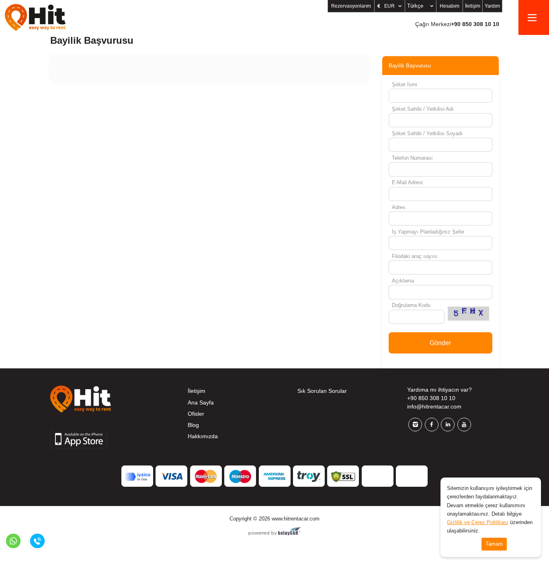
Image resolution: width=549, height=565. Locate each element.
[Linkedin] (448, 424)
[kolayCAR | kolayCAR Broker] (275, 532)
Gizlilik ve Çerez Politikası (477, 522)
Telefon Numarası (412, 158)
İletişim (472, 6)
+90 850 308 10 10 (457, 24)
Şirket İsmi (404, 84)
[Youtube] (464, 424)
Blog (193, 425)
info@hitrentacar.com (434, 406)
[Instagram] (415, 424)
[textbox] (421, 6)
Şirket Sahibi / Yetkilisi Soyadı (427, 133)
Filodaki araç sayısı (415, 256)
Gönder (440, 342)
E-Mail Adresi (407, 182)
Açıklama (403, 281)
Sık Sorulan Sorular (322, 391)
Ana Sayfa (201, 402)
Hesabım (449, 6)
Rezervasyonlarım (351, 6)
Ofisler (196, 414)
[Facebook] (431, 424)
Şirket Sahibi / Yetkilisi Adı (423, 109)
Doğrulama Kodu (411, 305)
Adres (399, 207)
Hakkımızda (203, 436)
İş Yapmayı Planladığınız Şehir (428, 232)
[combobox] (420, 6)
